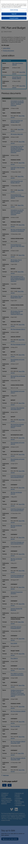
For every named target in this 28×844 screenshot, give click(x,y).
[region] (14, 10)
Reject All (14, 14)
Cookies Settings (14, 9)
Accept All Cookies (14, 18)
